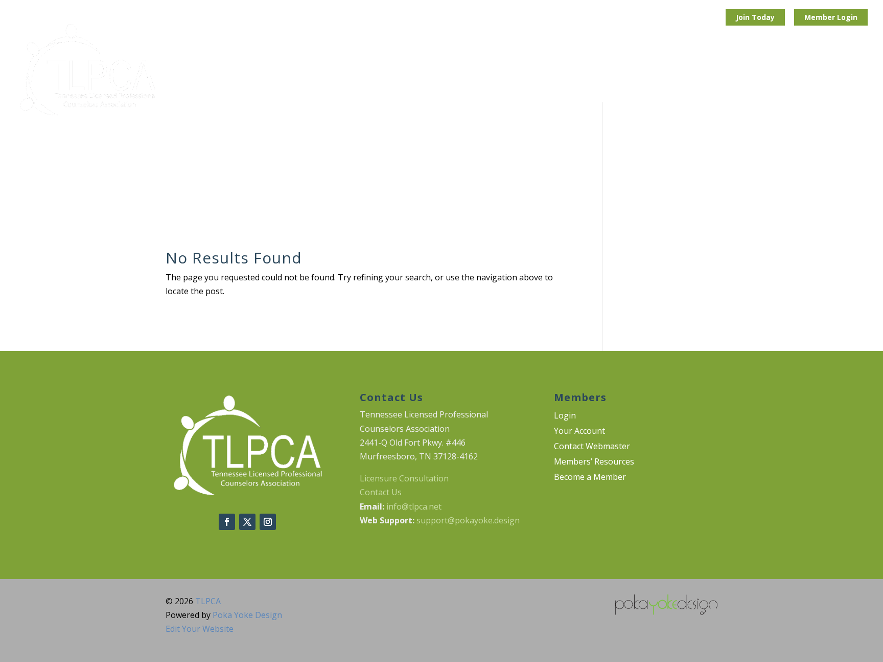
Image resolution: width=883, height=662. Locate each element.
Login (847, 17)
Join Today (755, 17)
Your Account (579, 431)
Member (820, 17)
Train (449, 70)
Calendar (665, 70)
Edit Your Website (200, 628)
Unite (406, 70)
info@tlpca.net (414, 506)
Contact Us (381, 492)
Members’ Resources (594, 462)
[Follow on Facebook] (227, 522)
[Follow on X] (247, 522)
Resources (714, 70)
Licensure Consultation (404, 478)
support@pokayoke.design (468, 520)
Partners (609, 70)
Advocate (500, 70)
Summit (555, 70)
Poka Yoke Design (247, 615)
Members (839, 70)
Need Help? (777, 70)
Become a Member (590, 477)
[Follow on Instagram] (268, 522)
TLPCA (208, 601)
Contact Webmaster (592, 447)
